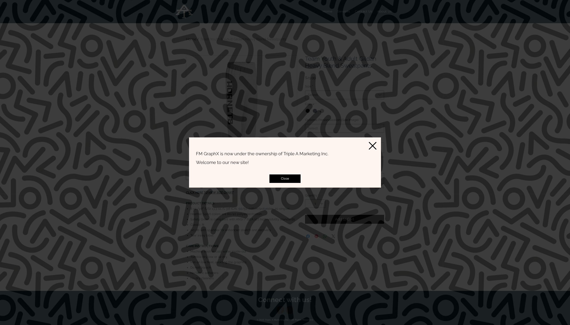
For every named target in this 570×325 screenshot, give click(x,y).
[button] (285, 178)
